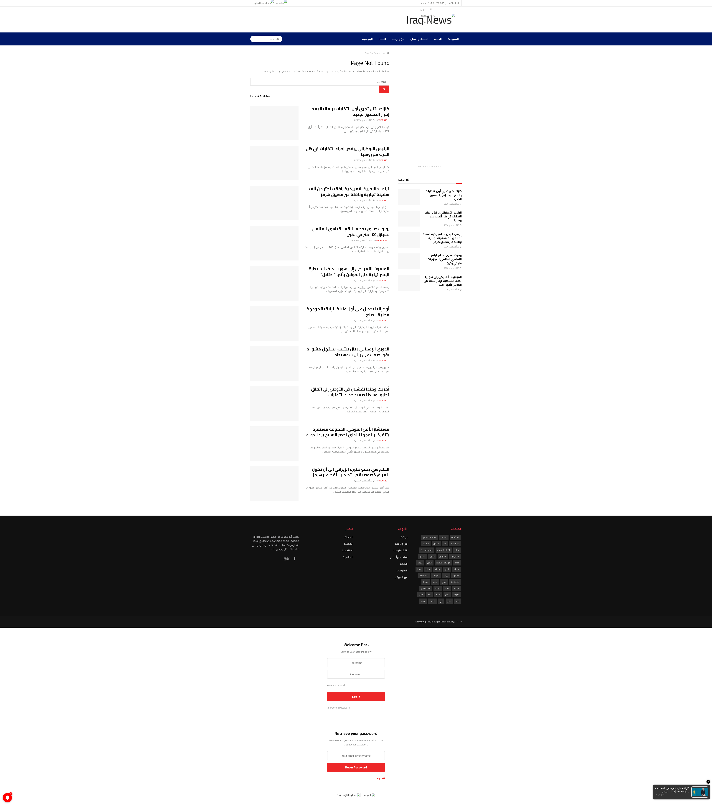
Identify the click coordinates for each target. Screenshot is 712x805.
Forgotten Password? (338, 708)
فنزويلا (456, 594)
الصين (432, 556)
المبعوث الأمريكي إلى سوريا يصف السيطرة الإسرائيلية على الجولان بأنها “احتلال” (349, 271)
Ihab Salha (381, 240)
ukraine (455, 543)
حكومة (436, 575)
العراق (422, 556)
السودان (442, 556)
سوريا (425, 582)
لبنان (421, 594)
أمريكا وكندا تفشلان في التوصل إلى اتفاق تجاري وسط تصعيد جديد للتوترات (350, 392)
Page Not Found (372, 53)
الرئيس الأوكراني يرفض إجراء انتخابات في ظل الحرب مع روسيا (347, 151)
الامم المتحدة (427, 550)
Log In (379, 778)
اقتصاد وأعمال (419, 39)
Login (255, 3)
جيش (446, 575)
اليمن (429, 563)
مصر (457, 601)
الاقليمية (347, 550)
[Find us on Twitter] (288, 559)
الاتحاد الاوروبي (443, 550)
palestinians (429, 537)
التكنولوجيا (400, 550)
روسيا (435, 582)
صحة (447, 588)
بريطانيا (437, 569)
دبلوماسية (455, 582)
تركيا (419, 569)
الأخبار (382, 39)
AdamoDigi (420, 621)
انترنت (420, 563)
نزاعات (432, 601)
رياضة (404, 537)
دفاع (444, 582)
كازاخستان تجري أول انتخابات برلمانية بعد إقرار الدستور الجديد (350, 111)
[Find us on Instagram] (285, 559)
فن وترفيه (398, 39)
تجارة (428, 569)
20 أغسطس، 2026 (365, 440)
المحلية (348, 543)
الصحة (438, 39)
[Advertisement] (317, 19)
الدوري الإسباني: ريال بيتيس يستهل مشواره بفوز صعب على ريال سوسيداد (347, 352)
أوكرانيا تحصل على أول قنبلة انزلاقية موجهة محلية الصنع (347, 312)
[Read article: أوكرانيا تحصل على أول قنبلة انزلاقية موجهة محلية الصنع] (274, 323)
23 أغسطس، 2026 (365, 120)
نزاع (441, 601)
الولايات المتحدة (443, 563)
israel (444, 537)
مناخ (449, 601)
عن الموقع (401, 577)
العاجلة (349, 537)
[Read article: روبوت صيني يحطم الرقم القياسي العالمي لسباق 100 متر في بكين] (274, 243)
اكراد (457, 550)
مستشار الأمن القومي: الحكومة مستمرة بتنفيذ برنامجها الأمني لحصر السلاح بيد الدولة (347, 432)
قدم (447, 594)
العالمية (348, 557)
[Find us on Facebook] (294, 559)
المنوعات (453, 39)
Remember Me (335, 685)
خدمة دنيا (424, 575)
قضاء (438, 594)
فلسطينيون (426, 588)
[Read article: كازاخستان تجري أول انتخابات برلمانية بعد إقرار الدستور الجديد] (274, 123)
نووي (423, 601)
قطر (429, 594)
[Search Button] (278, 39)
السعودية (455, 556)
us (445, 543)
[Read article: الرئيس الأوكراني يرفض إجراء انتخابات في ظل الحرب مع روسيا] (274, 163)
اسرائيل (436, 543)
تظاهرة (456, 575)
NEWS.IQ (383, 120)
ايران (447, 569)
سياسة (456, 588)
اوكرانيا (456, 569)
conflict (455, 537)
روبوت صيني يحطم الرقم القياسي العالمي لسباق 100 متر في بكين (350, 231)
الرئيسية (367, 39)
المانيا (457, 563)
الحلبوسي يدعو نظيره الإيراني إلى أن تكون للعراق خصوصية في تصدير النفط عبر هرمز (350, 472)
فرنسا (437, 588)
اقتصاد (426, 543)
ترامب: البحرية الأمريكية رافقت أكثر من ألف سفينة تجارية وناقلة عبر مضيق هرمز (349, 191)
